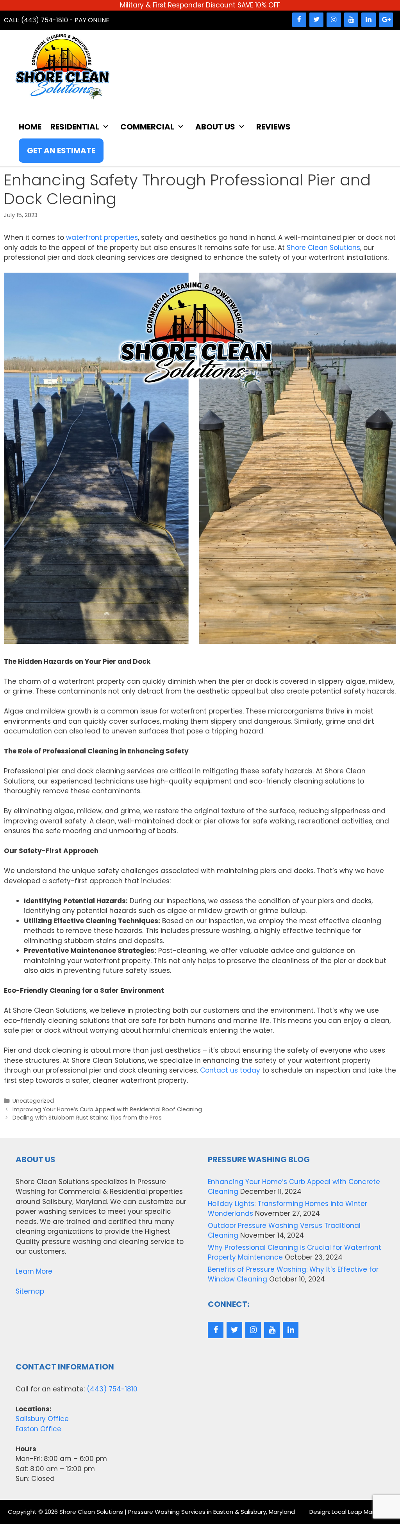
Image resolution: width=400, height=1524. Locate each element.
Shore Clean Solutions (323, 247)
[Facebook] (299, 20)
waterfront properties (102, 237)
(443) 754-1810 (112, 1389)
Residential (74, 126)
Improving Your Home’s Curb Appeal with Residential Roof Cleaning (107, 1109)
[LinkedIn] (368, 20)
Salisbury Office (42, 1418)
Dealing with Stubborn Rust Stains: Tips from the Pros (87, 1117)
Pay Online (92, 20)
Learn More (34, 1271)
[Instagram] (334, 20)
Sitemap (30, 1291)
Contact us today (230, 1070)
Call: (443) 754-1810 (36, 20)
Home (30, 126)
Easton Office (38, 1429)
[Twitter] (316, 20)
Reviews (273, 126)
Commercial (147, 126)
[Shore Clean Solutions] (62, 66)
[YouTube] (351, 20)
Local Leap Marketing (362, 1512)
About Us (215, 126)
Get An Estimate (61, 150)
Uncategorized (33, 1101)
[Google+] (386, 20)
